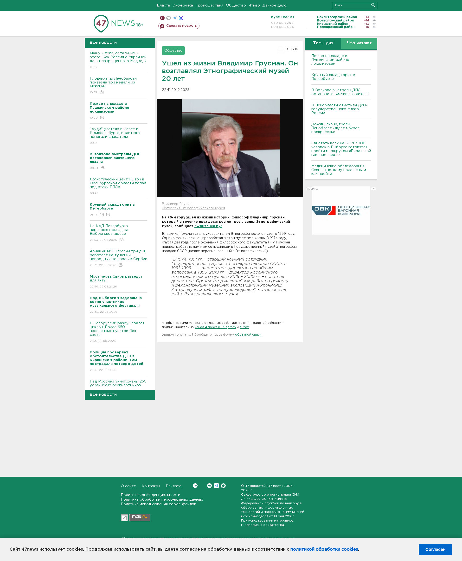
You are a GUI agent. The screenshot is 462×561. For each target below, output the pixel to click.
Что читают (359, 43)
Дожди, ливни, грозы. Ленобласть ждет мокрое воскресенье (335, 128)
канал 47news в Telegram (215, 327)
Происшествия (209, 5)
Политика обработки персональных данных (162, 499)
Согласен (435, 549)
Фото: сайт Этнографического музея (193, 208)
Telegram (216, 485)
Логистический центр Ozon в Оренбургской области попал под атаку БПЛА (118, 186)
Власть (163, 5)
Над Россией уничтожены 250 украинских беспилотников (118, 386)
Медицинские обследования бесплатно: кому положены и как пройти (338, 170)
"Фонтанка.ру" (208, 226)
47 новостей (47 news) (264, 486)
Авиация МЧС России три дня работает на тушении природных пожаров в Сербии (118, 258)
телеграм (175, 18)
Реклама (173, 486)
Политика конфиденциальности (150, 495)
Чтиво (254, 5)
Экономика (183, 5)
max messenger (181, 18)
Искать (373, 5)
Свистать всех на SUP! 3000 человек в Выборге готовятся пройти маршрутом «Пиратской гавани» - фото (341, 149)
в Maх (244, 327)
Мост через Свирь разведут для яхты (116, 281)
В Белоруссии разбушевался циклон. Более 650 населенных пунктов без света (117, 332)
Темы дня (323, 43)
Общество (236, 5)
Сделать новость (181, 25)
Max (223, 485)
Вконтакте (209, 485)
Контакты (151, 486)
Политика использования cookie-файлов (158, 504)
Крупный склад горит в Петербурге (333, 76)
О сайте (128, 486)
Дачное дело (275, 5)
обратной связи (248, 334)
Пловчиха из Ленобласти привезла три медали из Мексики (113, 85)
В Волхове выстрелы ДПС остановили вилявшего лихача (340, 92)
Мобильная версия (162, 18)
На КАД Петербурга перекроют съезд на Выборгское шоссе (109, 232)
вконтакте (168, 18)
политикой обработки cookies (324, 549)
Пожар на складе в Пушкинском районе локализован (330, 59)
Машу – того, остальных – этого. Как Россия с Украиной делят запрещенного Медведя (118, 60)
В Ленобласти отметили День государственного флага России (339, 109)
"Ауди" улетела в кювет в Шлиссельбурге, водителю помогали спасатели (115, 136)
